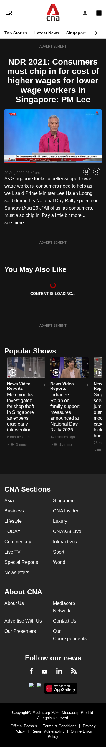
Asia (9, 500)
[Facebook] (31, 672)
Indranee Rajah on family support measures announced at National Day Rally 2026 (65, 412)
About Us (14, 603)
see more (14, 222)
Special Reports (21, 562)
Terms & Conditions (60, 726)
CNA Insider (65, 510)
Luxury (60, 521)
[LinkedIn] (59, 672)
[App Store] (39, 687)
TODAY (12, 531)
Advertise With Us (23, 620)
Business (14, 510)
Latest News (46, 33)
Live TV (12, 551)
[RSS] (74, 672)
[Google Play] (31, 687)
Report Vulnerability (47, 731)
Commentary (17, 541)
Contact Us (64, 620)
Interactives (65, 541)
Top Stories (15, 33)
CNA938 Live (67, 531)
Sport (58, 551)
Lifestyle (13, 521)
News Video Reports (19, 386)
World (59, 562)
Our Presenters (20, 631)
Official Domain (24, 726)
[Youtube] (44, 672)
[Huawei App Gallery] (60, 688)
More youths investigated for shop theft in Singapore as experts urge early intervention (20, 412)
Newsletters (16, 572)
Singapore (76, 33)
